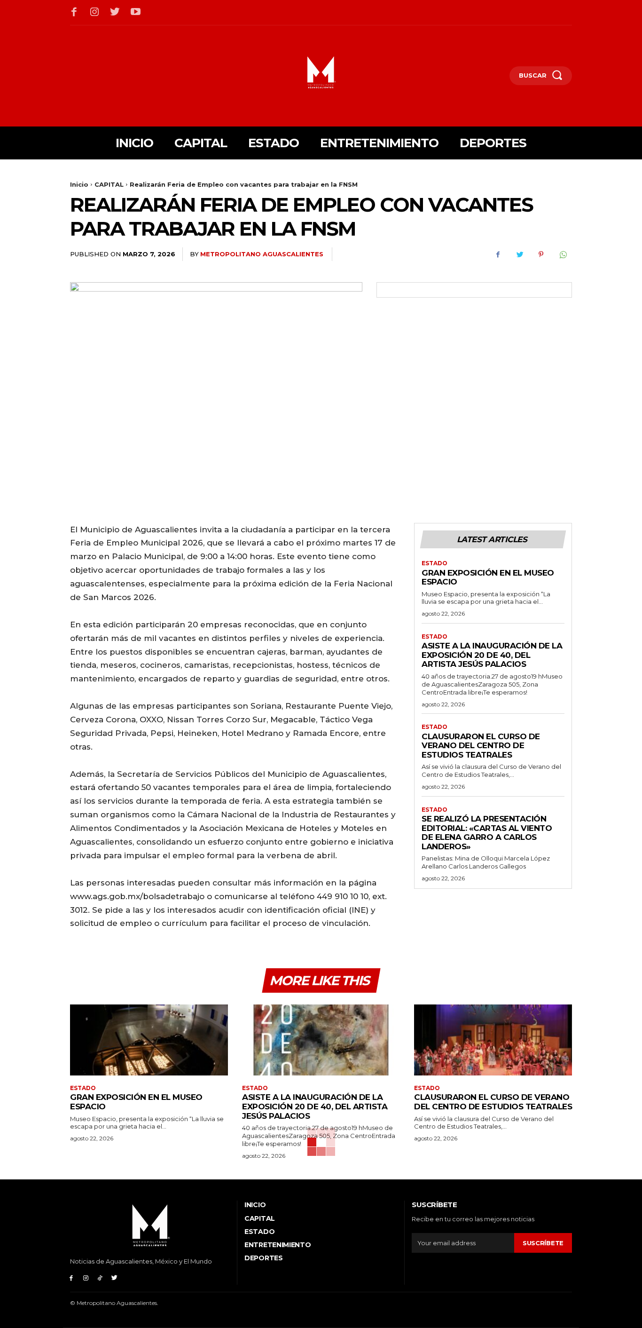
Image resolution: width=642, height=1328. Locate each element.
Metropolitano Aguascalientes (261, 254)
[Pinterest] (541, 254)
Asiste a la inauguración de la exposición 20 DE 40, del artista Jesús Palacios (492, 655)
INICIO (255, 1205)
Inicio (79, 184)
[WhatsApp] (562, 254)
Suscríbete (543, 1243)
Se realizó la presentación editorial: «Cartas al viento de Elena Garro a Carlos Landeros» (487, 832)
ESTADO (434, 563)
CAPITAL (109, 184)
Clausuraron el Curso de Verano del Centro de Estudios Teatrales (481, 745)
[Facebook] (74, 13)
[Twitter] (115, 13)
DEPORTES (263, 1258)
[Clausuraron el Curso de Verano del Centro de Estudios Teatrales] (493, 1039)
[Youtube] (136, 13)
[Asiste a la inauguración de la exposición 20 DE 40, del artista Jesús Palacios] (321, 1039)
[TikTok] (100, 1277)
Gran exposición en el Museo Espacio (488, 577)
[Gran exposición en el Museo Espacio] (149, 1039)
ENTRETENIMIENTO (277, 1245)
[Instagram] (95, 13)
